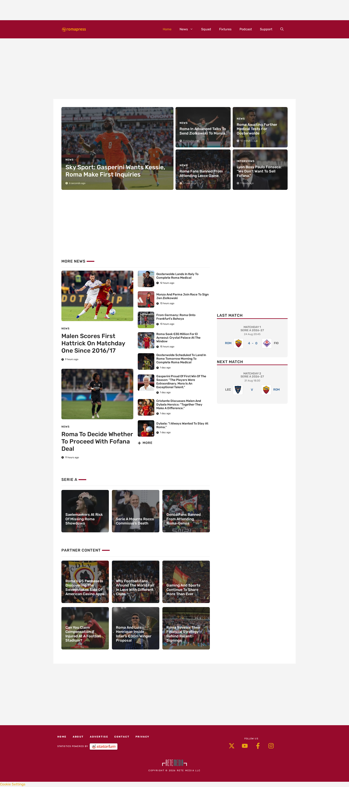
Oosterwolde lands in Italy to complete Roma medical (177, 275)
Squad (206, 29)
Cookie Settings (12, 784)
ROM (228, 343)
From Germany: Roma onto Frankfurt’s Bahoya (176, 316)
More (147, 443)
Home (167, 29)
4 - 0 (253, 343)
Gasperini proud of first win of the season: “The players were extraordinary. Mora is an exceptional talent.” (181, 381)
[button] (282, 29)
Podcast (246, 29)
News (184, 29)
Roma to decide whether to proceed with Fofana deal (97, 441)
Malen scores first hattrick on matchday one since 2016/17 (93, 343)
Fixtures (225, 29)
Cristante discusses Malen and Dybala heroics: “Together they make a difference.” (179, 404)
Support (266, 29)
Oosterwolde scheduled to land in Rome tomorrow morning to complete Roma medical (181, 358)
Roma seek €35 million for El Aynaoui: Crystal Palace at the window (178, 337)
